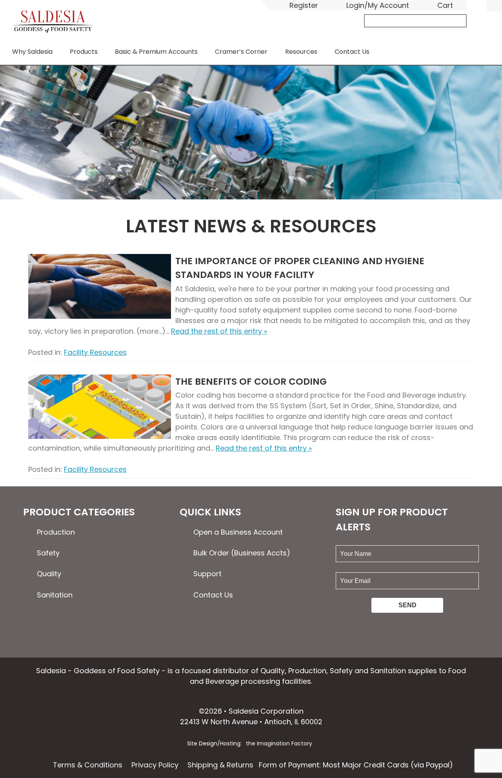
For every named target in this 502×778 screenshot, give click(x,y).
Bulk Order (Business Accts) (241, 553)
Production (56, 532)
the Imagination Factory (279, 743)
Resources (301, 51)
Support (207, 574)
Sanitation (55, 595)
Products (84, 51)
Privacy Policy (154, 765)
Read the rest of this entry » (219, 331)
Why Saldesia (32, 51)
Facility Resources (95, 352)
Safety (48, 553)
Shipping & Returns (220, 765)
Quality (49, 574)
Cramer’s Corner (241, 51)
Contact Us (352, 51)
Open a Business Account (238, 532)
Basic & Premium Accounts (156, 51)
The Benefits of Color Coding (251, 381)
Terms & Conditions (87, 765)
